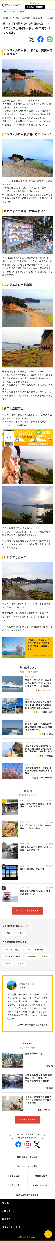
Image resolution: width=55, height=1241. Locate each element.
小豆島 (50, 755)
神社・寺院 (48, 712)
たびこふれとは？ (41, 1185)
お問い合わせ (8, 1211)
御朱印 (50, 1066)
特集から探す (41, 1175)
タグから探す (13, 1175)
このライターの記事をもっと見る (32, 1024)
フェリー (49, 690)
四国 (14, 11)
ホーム (5, 11)
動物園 (50, 1088)
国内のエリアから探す (27, 1156)
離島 (21, 963)
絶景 (46, 956)
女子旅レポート (13, 956)
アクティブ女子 (13, 949)
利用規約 (6, 1219)
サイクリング (47, 777)
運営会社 (6, 1203)
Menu (50, 4)
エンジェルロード (36, 949)
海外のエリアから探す (27, 1166)
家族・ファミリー (45, 1109)
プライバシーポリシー (12, 1227)
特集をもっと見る (27, 1119)
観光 (51, 733)
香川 (22, 11)
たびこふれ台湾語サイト (27, 1194)
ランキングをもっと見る (27, 910)
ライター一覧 (14, 1185)
